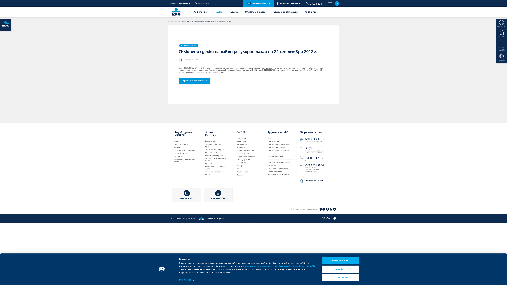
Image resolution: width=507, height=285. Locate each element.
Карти (176, 141)
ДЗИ (269, 138)
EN (337, 3)
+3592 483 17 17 (314, 138)
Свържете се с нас (311, 132)
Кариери (233, 12)
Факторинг (209, 163)
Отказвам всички (340, 278)
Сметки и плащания (181, 144)
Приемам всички (340, 260)
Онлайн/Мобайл (259, 3)
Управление (241, 148)
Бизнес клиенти (202, 3)
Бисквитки (272, 165)
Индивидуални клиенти (180, 3)
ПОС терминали (211, 153)
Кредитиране (210, 141)
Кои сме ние (200, 12)
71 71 (308, 148)
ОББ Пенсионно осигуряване (279, 145)
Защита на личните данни (278, 168)
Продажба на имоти (275, 156)
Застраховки (179, 156)
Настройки (339, 269)
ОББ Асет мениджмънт (276, 148)
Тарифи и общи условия (285, 12)
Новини (218, 12)
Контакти (310, 12)
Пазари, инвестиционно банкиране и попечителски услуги (215, 158)
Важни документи (275, 171)
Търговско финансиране (214, 150)
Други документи (243, 160)
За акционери (242, 145)
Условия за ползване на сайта (280, 162)
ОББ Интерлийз (274, 141)
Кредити (177, 147)
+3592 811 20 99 (314, 165)
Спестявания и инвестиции (184, 150)
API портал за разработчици (278, 174)
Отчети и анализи (255, 12)
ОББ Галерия (241, 163)
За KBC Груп (241, 141)
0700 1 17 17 (316, 3)
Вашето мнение (243, 172)
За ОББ (241, 132)
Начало (170, 21)
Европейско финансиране (246, 151)
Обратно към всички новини (194, 81)
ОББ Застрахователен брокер (279, 151)
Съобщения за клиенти (189, 45)
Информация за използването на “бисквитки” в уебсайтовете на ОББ (279, 266)
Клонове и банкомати (290, 3)
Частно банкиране (181, 153)
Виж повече (185, 280)
